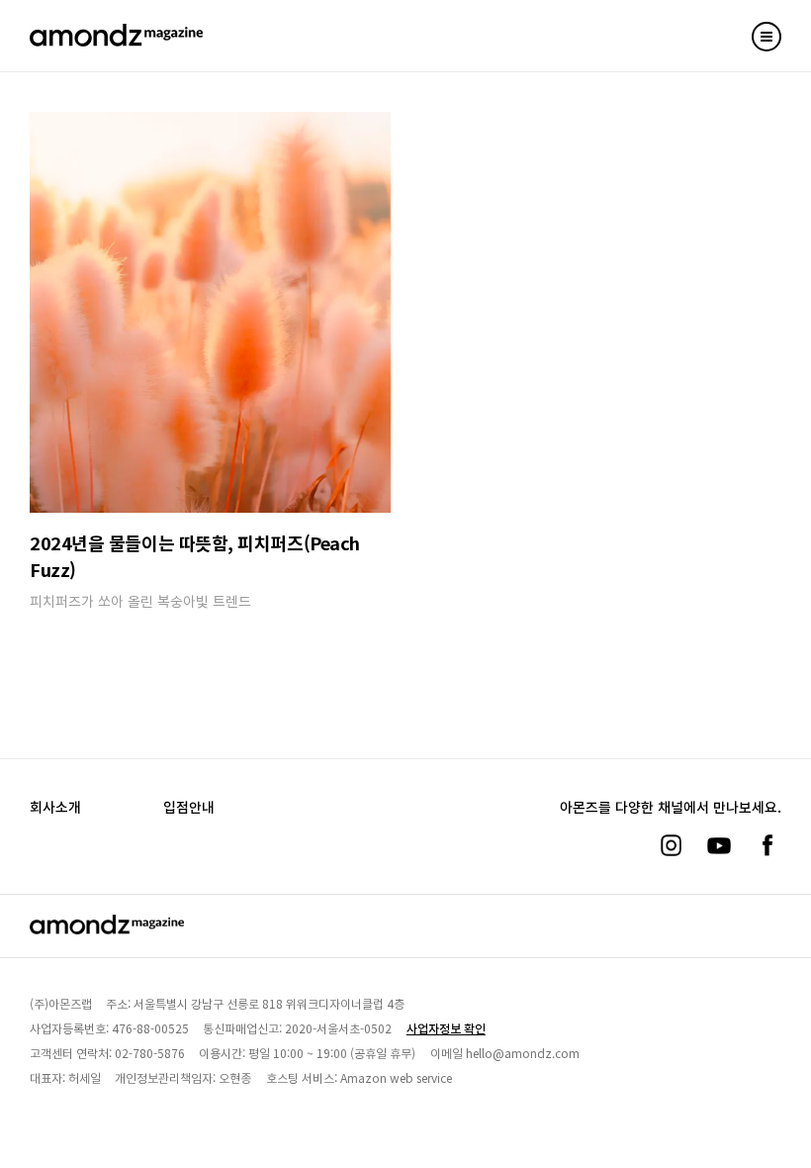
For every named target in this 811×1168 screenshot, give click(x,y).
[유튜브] (719, 845)
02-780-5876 (150, 1052)
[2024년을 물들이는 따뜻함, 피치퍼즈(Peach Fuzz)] (210, 312)
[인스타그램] (670, 845)
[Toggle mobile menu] (766, 36)
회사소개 (55, 807)
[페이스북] (767, 845)
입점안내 (189, 807)
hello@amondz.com (523, 1052)
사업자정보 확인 (446, 1028)
